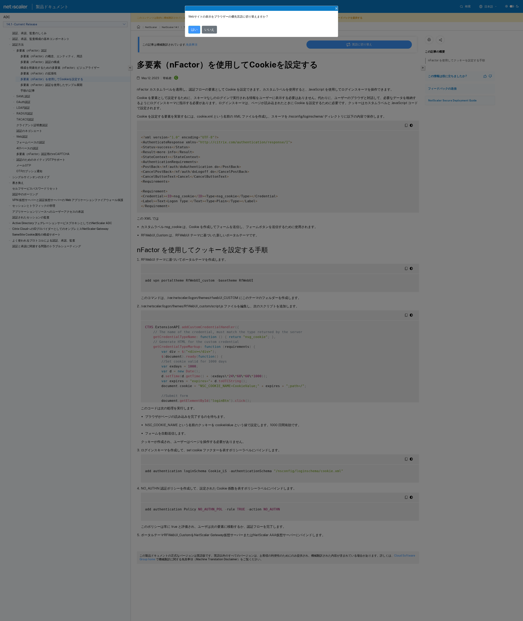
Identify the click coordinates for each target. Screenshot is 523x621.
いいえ (209, 29)
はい (194, 29)
